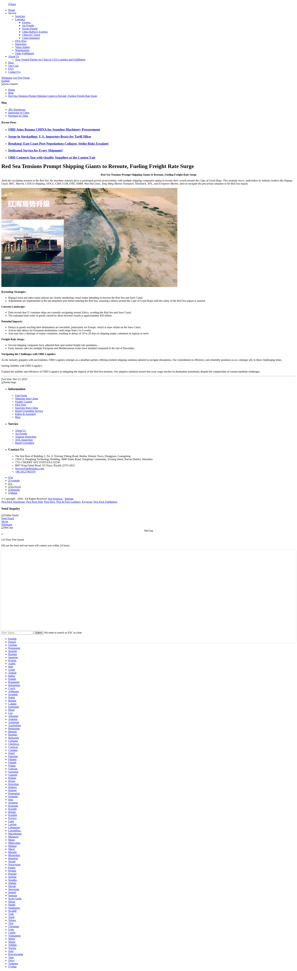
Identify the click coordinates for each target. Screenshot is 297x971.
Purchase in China (18, 115)
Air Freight (28, 25)
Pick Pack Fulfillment (105, 501)
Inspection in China (18, 112)
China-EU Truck (31, 34)
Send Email (7, 518)
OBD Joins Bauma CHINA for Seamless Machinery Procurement (54, 129)
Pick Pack (49, 501)
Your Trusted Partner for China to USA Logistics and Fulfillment (50, 59)
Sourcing (20, 16)
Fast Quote (21, 395)
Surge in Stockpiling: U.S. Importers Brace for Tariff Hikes (49, 136)
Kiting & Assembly (25, 414)
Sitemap (69, 498)
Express (26, 22)
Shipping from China (26, 398)
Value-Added (22, 47)
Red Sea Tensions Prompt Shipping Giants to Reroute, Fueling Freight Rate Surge (52, 96)
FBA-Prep (20, 41)
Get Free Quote (21, 77)
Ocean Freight (29, 28)
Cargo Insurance (31, 37)
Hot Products (55, 498)
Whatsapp (6, 77)
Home (11, 10)
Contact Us (14, 71)
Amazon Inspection (25, 436)
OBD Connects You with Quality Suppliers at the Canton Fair (51, 157)
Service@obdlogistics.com (29, 468)
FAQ (11, 68)
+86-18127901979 (25, 471)
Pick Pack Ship (34, 501)
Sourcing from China (26, 407)
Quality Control (23, 401)
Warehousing (22, 50)
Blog (11, 62)
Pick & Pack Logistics (68, 501)
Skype (4, 521)
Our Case (13, 65)
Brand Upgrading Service (29, 410)
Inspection (20, 44)
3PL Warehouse (16, 109)
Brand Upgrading (24, 442)
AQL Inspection (24, 439)
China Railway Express (35, 31)
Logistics (20, 19)
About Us (13, 56)
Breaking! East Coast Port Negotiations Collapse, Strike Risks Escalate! (58, 143)
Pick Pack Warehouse (13, 501)
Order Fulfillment (24, 53)
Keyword (87, 501)
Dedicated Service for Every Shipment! (35, 150)
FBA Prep (20, 404)
